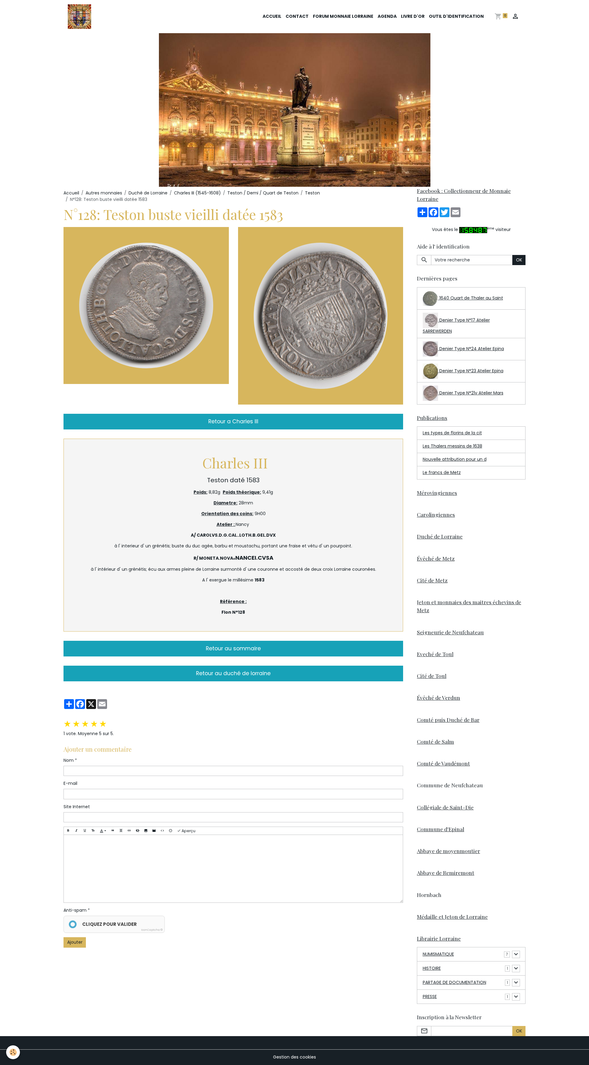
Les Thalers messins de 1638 (452, 446)
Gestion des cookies (294, 1057)
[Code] (162, 830)
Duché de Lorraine (148, 193)
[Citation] (112, 830)
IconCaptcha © (152, 930)
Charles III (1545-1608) (197, 193)
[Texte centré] (121, 830)
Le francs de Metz (442, 472)
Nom (69, 760)
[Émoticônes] (170, 830)
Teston (312, 193)
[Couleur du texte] (103, 830)
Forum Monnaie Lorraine (343, 16)
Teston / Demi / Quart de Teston (262, 193)
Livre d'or (413, 16)
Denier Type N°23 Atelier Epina (470, 371)
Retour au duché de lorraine (233, 673)
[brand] (80, 16)
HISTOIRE (432, 968)
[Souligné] (84, 830)
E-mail (70, 783)
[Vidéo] (154, 830)
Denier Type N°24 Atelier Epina (471, 349)
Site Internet (77, 807)
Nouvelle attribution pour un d (455, 459)
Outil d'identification (456, 16)
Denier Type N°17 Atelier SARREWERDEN (456, 325)
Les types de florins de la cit (452, 433)
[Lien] (129, 830)
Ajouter (75, 942)
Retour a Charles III (233, 421)
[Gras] (68, 830)
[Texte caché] (137, 830)
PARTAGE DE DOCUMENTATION (454, 982)
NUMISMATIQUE (438, 954)
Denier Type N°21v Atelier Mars (470, 393)
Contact (297, 16)
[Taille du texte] (93, 830)
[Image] (145, 830)
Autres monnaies (104, 193)
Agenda (387, 16)
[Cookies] (13, 1052)
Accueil (272, 16)
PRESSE (430, 996)
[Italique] (76, 830)
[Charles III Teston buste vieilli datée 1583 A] (146, 305)
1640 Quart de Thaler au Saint (470, 298)
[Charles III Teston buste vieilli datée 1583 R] (321, 315)
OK (519, 260)
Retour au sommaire (233, 648)
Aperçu (188, 830)
